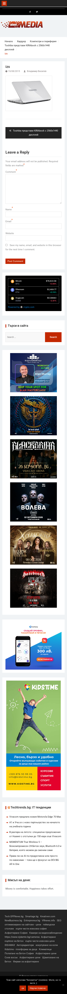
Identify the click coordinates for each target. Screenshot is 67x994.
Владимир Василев (36, 71)
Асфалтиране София (16, 932)
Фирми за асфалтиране (26, 961)
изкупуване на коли (47, 945)
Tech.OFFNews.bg (14, 916)
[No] (63, 984)
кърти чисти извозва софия (31, 928)
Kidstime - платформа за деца (21, 949)
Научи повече (38, 988)
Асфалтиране (48, 937)
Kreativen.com (47, 916)
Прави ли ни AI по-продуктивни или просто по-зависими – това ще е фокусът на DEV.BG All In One (34, 860)
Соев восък (11, 957)
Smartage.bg (31, 916)
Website (9, 233)
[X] (37, 12)
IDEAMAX (10, 945)
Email (8, 221)
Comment (10, 171)
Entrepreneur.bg (32, 920)
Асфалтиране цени (46, 953)
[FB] (30, 12)
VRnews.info (48, 920)
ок (23, 988)
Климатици (45, 949)
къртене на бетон (14, 941)
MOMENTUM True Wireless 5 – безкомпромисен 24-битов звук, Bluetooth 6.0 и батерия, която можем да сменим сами (35, 846)
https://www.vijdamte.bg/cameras (22, 937)
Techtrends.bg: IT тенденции (31, 807)
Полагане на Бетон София (19, 953)
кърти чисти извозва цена (40, 941)
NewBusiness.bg (13, 920)
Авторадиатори (25, 945)
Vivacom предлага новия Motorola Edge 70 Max (35, 816)
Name (8, 209)
